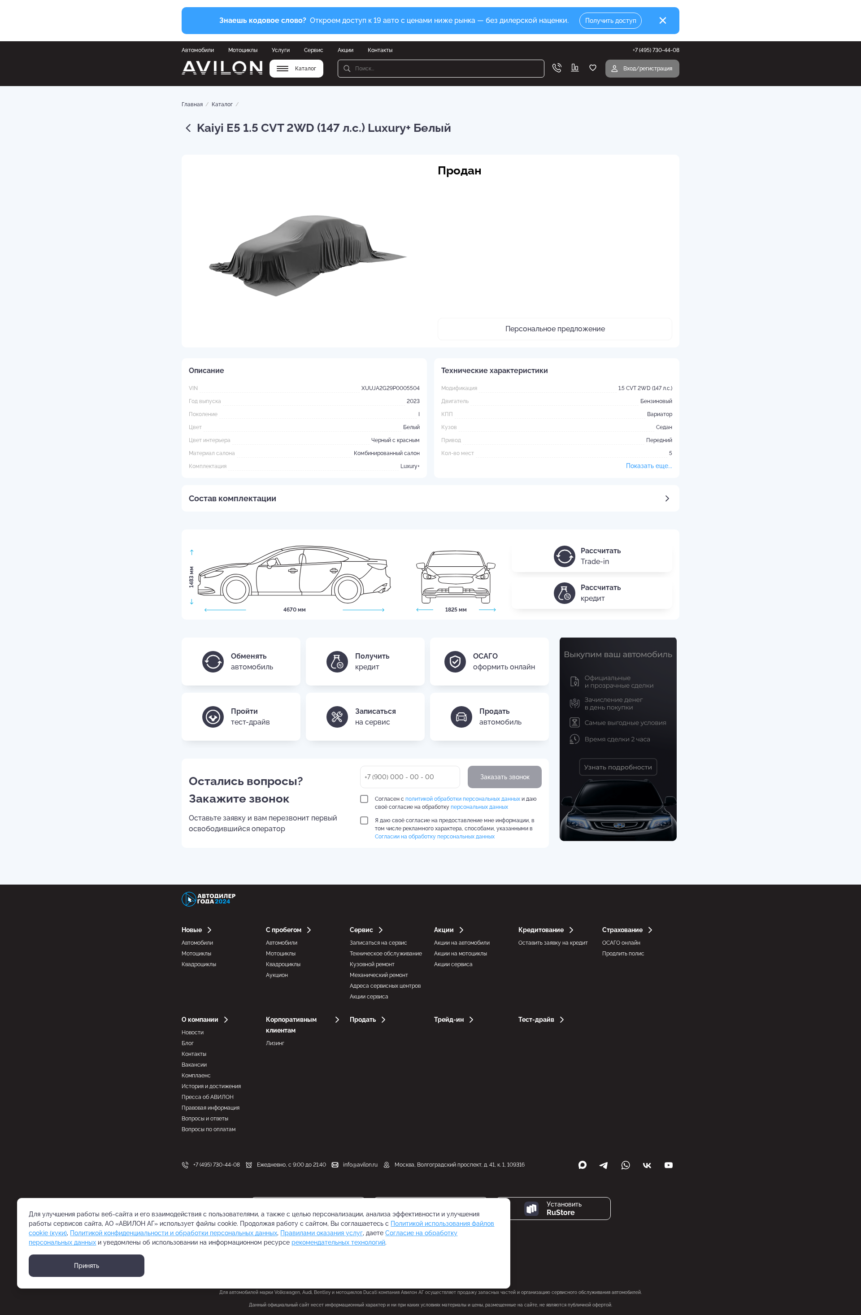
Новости (193, 1032)
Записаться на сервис (378, 943)
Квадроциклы (199, 964)
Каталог (222, 104)
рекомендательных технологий (338, 1242)
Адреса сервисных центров (385, 986)
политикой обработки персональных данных (462, 799)
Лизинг (275, 1043)
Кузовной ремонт (372, 964)
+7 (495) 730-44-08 (216, 1165)
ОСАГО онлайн (621, 943)
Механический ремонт (379, 975)
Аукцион (277, 975)
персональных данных (479, 807)
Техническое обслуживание (386, 953)
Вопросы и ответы (205, 1118)
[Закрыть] (662, 20)
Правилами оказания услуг (321, 1233)
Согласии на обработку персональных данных (435, 836)
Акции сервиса (369, 997)
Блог (188, 1043)
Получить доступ (610, 20)
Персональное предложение (555, 329)
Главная (192, 104)
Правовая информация (210, 1108)
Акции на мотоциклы (460, 953)
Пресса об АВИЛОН (208, 1097)
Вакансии (194, 1065)
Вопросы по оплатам (208, 1129)
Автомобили (198, 50)
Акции (345, 50)
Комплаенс (196, 1075)
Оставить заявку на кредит (553, 943)
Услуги (281, 50)
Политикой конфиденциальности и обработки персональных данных (173, 1233)
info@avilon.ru (360, 1165)
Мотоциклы (242, 50)
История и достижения (211, 1086)
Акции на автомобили (462, 943)
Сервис (313, 50)
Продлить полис (623, 953)
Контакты (380, 50)
